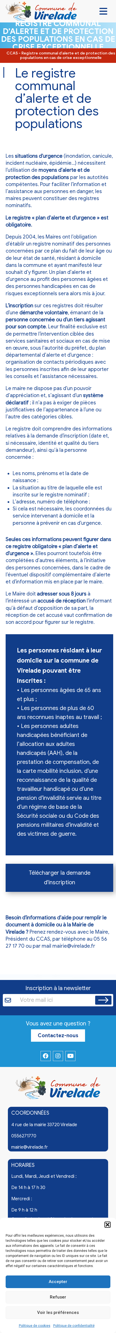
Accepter (58, 1281)
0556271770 (23, 1136)
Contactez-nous (58, 1035)
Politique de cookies (34, 1326)
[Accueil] (58, 1088)
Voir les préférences (58, 1312)
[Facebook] (46, 1056)
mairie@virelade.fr (73, 946)
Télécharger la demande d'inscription (59, 877)
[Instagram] (58, 1056)
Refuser (58, 1297)
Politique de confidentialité (74, 1326)
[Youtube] (70, 1056)
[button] (107, 1224)
